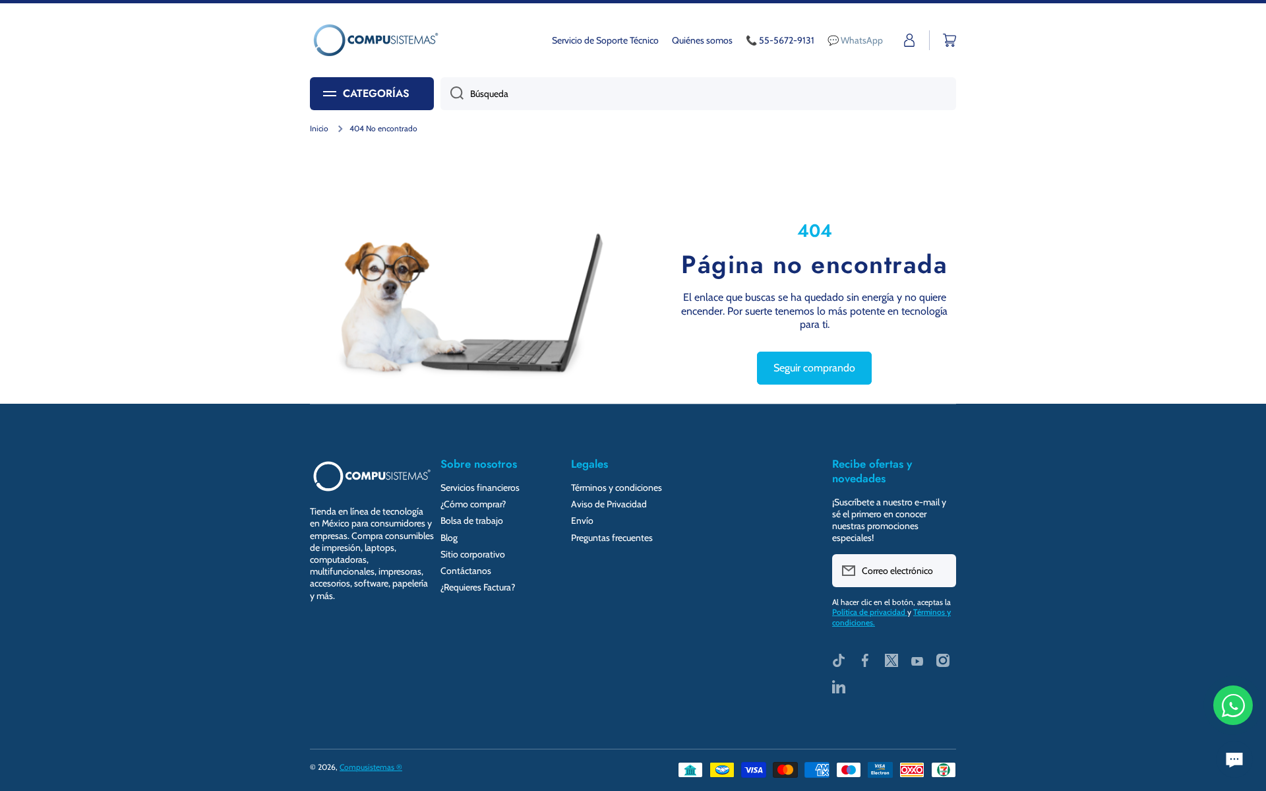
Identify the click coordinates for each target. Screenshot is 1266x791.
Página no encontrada (814, 264)
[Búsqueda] (452, 93)
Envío (582, 520)
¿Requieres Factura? (477, 587)
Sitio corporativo (472, 554)
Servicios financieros (480, 487)
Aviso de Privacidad (609, 504)
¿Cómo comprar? (473, 504)
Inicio (319, 128)
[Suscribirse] (939, 570)
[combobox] (698, 93)
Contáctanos (465, 571)
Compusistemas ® (371, 767)
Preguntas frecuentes (612, 538)
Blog (449, 538)
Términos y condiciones (616, 487)
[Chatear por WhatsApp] (1233, 705)
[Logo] (376, 40)
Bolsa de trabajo (471, 520)
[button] (949, 40)
